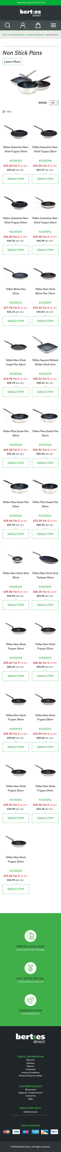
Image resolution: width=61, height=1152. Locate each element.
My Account (30, 1089)
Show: (42, 102)
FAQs (30, 1099)
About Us (30, 1059)
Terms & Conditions (30, 1072)
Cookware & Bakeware (35, 35)
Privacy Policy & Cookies (30, 1075)
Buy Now (16, 155)
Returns (30, 1066)
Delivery (30, 1063)
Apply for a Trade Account (30, 1092)
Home (5, 35)
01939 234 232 (38, 2)
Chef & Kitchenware (17, 35)
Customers (30, 1069)
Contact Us (30, 1095)
